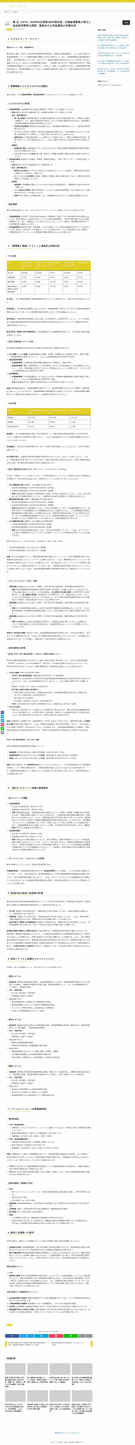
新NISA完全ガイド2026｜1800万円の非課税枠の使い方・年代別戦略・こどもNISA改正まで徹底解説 (114, 71)
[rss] (125, 1)
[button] (12, 1336)
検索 (126, 22)
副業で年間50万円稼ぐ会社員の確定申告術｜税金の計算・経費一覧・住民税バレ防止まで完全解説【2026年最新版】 (113, 37)
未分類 (9, 29)
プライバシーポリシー (71, 1433)
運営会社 (58, 1433)
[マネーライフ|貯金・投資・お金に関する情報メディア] (17, 6)
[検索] (128, 1)
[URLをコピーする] (85, 1336)
